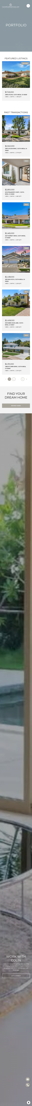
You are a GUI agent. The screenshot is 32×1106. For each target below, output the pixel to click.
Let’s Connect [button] (16, 976)
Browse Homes (16, 405)
